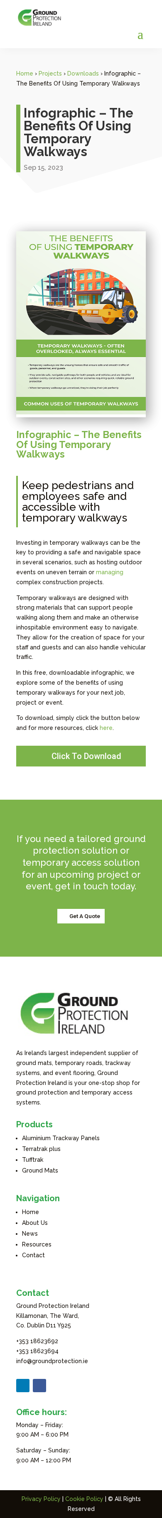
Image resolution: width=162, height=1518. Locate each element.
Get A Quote (84, 916)
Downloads (83, 73)
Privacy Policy (41, 1499)
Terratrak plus (41, 1149)
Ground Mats (40, 1170)
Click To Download (86, 756)
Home (24, 73)
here (106, 728)
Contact (33, 1255)
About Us (35, 1222)
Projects (50, 73)
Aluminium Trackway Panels (61, 1138)
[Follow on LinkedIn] (22, 1385)
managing (109, 572)
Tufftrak (32, 1159)
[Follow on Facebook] (39, 1385)
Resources (37, 1244)
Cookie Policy (84, 1499)
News (30, 1233)
